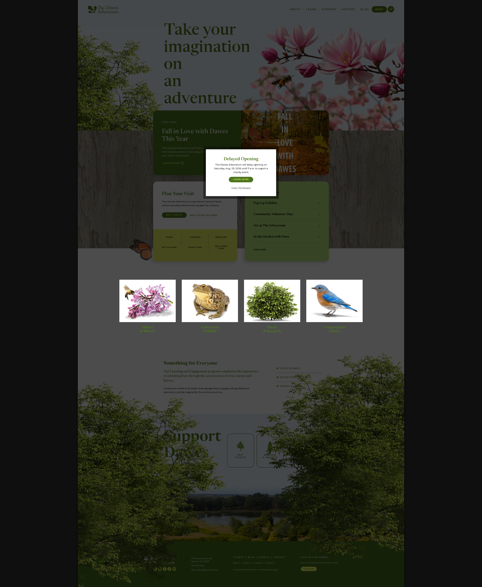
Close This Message (241, 188)
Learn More (241, 179)
